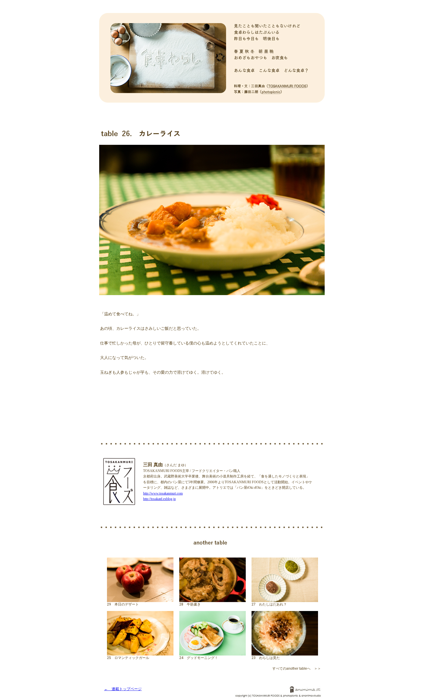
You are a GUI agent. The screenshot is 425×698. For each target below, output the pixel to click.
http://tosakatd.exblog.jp (159, 499)
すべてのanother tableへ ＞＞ (296, 668)
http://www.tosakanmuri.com (163, 493)
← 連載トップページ (123, 689)
